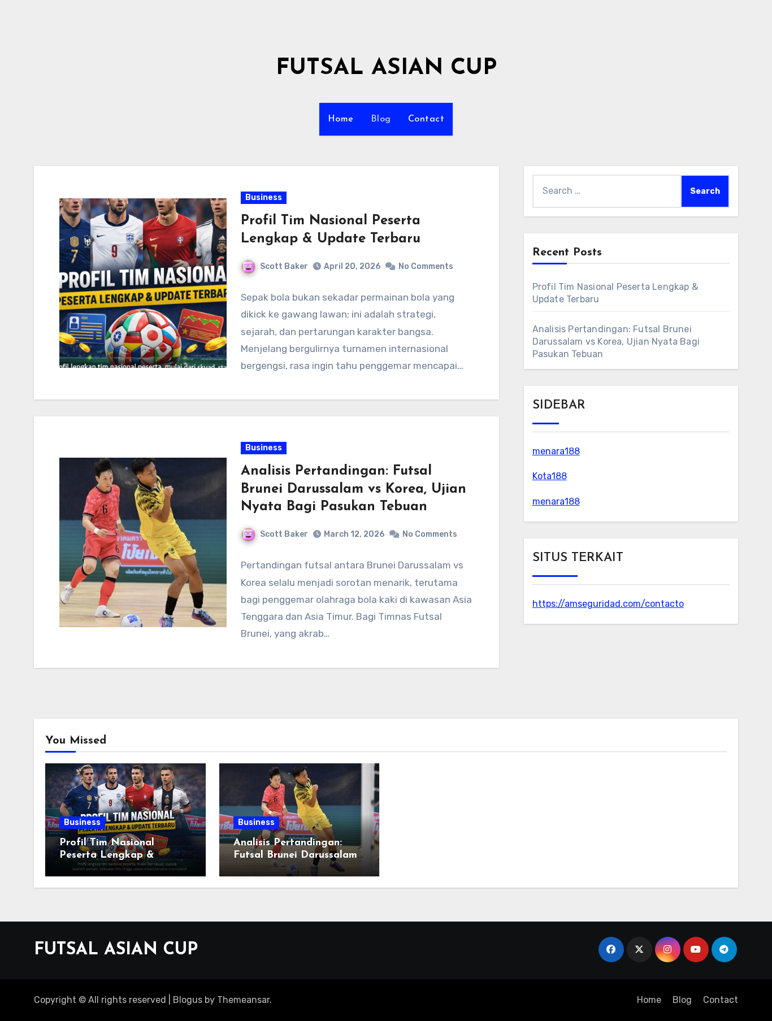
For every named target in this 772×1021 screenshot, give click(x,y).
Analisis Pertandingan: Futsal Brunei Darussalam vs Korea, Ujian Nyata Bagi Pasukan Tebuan (353, 488)
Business (263, 197)
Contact (426, 119)
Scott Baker (284, 266)
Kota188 (549, 476)
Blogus (187, 999)
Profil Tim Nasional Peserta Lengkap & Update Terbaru (106, 855)
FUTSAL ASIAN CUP (386, 68)
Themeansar (243, 999)
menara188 (556, 451)
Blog (381, 119)
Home (341, 119)
